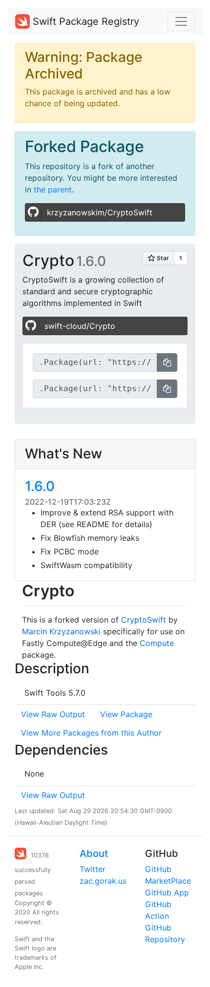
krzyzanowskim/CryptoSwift (99, 212)
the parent (53, 189)
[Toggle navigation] (181, 21)
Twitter (92, 869)
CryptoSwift (143, 620)
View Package (126, 714)
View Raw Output (53, 714)
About (94, 853)
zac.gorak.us (103, 881)
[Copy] (167, 362)
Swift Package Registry (84, 21)
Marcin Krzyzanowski (61, 631)
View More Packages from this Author (91, 733)
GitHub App (167, 892)
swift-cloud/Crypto (79, 326)
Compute (157, 643)
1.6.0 (40, 486)
